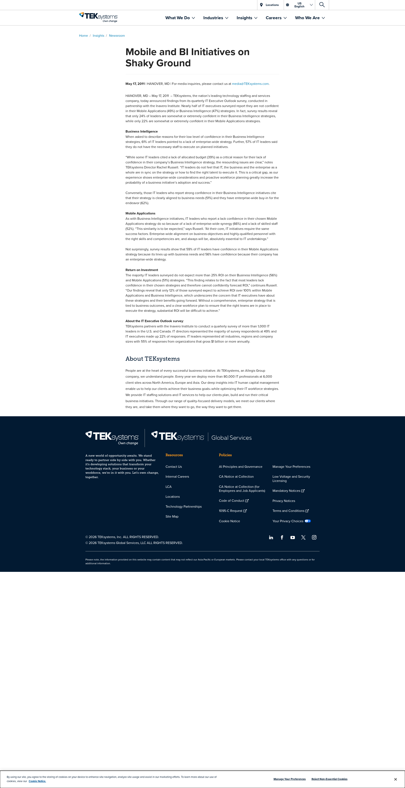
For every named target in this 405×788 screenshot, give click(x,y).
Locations (173, 496)
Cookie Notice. (37, 781)
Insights (245, 17)
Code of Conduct (231, 500)
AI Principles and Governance (240, 466)
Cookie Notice (229, 521)
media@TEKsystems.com (250, 83)
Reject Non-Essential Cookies (330, 779)
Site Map (172, 516)
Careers (274, 17)
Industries (213, 17)
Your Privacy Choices (288, 521)
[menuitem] (180, 17)
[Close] (395, 779)
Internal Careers (177, 476)
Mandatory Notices (286, 490)
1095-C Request (230, 510)
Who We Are (308, 17)
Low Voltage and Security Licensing (291, 478)
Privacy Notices (284, 500)
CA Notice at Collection (236, 476)
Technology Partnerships (184, 506)
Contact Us (174, 466)
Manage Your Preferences (291, 466)
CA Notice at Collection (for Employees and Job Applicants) (242, 488)
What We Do (178, 17)
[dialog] (202, 779)
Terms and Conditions (288, 510)
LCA (169, 486)
